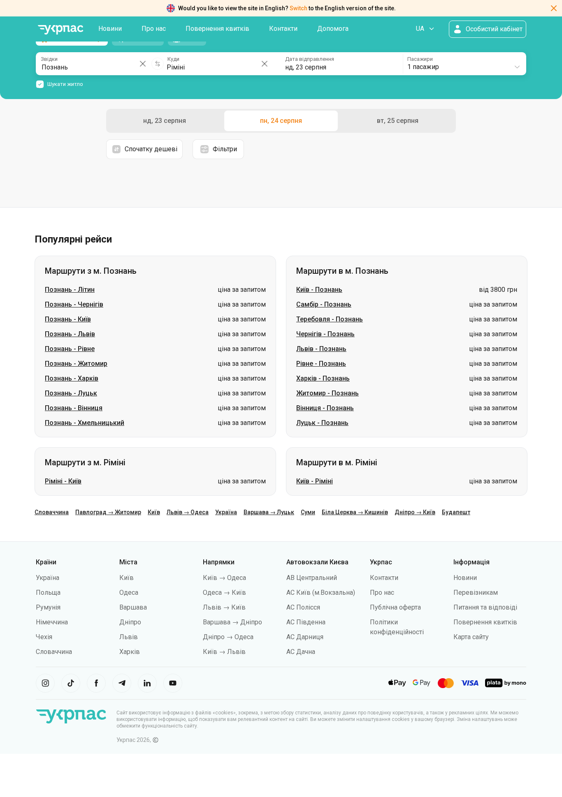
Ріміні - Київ (63, 481)
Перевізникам (475, 592)
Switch (298, 8)
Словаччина (52, 512)
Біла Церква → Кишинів (355, 512)
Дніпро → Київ (415, 512)
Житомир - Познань (327, 393)
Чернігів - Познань (325, 334)
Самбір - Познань (323, 304)
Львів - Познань (321, 349)
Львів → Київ (224, 607)
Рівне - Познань (321, 363)
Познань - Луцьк (71, 393)
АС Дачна (300, 652)
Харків (129, 652)
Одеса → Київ (224, 592)
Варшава (133, 607)
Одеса (128, 592)
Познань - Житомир (76, 363)
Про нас (154, 28)
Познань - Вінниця (73, 408)
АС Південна (305, 622)
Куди (173, 59)
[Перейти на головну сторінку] (60, 30)
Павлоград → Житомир (108, 512)
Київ (154, 512)
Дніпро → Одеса (228, 637)
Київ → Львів (224, 652)
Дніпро (130, 622)
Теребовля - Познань (329, 319)
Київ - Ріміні (314, 481)
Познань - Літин (70, 289)
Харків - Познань (323, 378)
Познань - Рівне (70, 349)
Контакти (283, 28)
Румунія (48, 607)
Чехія (44, 637)
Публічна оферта (395, 607)
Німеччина (52, 622)
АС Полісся (303, 607)
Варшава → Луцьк (269, 512)
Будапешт (456, 512)
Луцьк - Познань (322, 423)
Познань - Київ (68, 319)
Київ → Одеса (224, 578)
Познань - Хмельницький (84, 423)
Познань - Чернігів (74, 304)
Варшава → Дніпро (232, 622)
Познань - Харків (71, 378)
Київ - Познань (319, 289)
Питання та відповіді (485, 607)
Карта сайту (471, 637)
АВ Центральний (311, 578)
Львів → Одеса (188, 512)
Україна (226, 512)
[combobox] (464, 64)
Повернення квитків (217, 28)
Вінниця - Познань (325, 408)
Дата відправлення (309, 59)
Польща (48, 592)
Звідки (49, 59)
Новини (110, 28)
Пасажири (420, 59)
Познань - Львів (70, 334)
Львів (128, 637)
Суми (308, 512)
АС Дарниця (304, 637)
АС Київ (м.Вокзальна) (320, 592)
